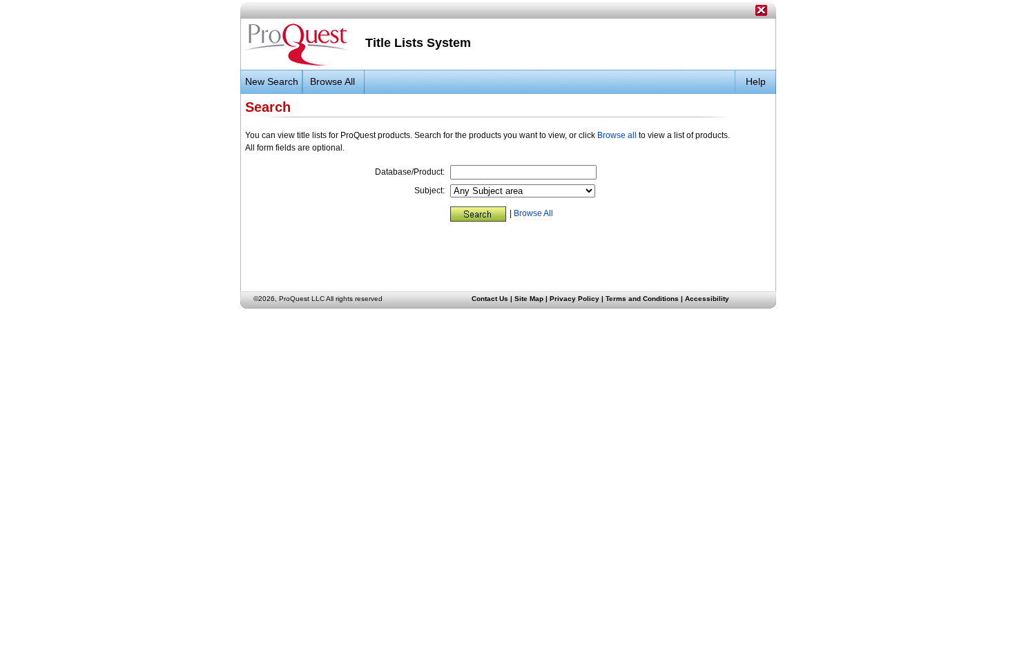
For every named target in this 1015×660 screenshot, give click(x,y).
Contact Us (490, 298)
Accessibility (707, 298)
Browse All (533, 213)
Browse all (617, 135)
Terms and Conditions (642, 298)
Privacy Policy (574, 298)
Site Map (528, 298)
